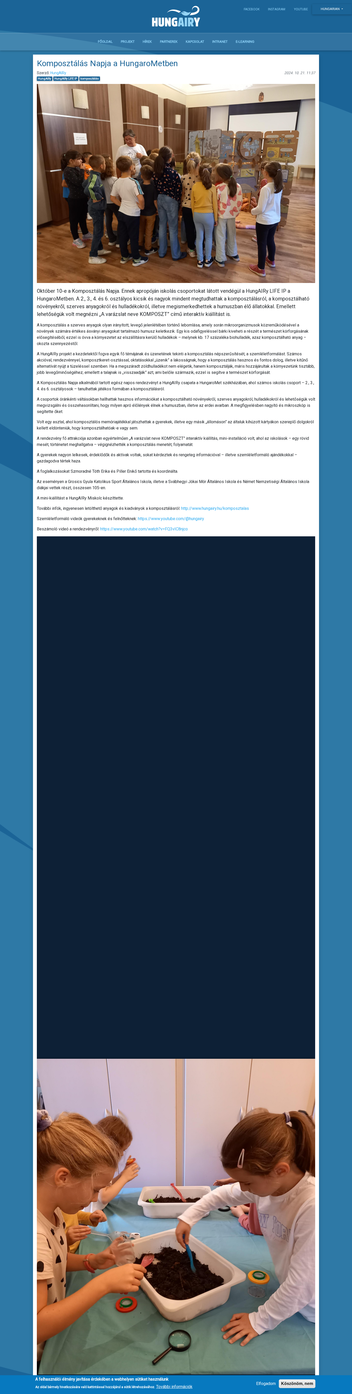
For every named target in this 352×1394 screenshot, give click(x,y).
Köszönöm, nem (297, 1383)
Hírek (147, 42)
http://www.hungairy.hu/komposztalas (215, 508)
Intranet (220, 42)
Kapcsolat (195, 42)
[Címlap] (176, 17)
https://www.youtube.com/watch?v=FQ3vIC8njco (144, 529)
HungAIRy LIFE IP (65, 78)
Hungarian (330, 9)
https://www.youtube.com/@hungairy (171, 518)
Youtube (301, 9)
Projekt (128, 42)
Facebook (251, 9)
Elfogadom (266, 1383)
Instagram (276, 9)
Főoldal (105, 42)
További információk (174, 1386)
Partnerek (169, 42)
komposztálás (89, 78)
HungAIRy (58, 73)
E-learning (245, 42)
